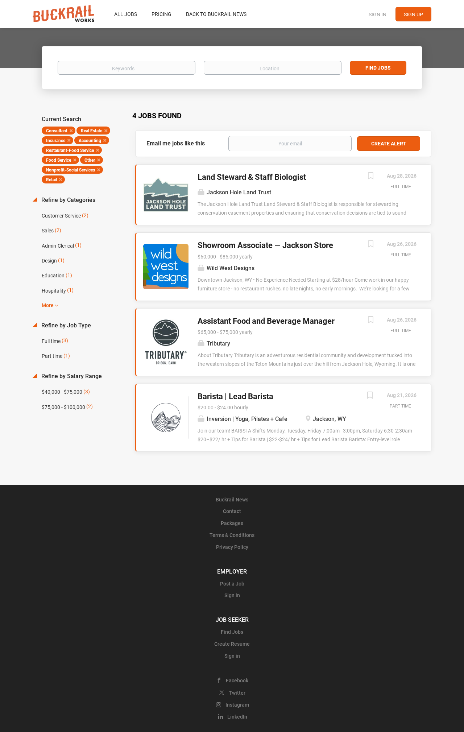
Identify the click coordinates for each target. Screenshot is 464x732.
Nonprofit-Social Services (70, 170)
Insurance (55, 140)
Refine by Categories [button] (67, 200)
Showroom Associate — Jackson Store (265, 245)
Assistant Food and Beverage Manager (266, 321)
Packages (232, 523)
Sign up (413, 14)
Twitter (237, 693)
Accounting (90, 140)
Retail (51, 179)
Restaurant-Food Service (70, 150)
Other (89, 160)
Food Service (58, 160)
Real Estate (91, 130)
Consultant (56, 130)
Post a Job (232, 584)
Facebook (237, 680)
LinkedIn (237, 717)
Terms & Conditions (232, 535)
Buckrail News (232, 500)
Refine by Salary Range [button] (71, 376)
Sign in (377, 14)
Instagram (237, 705)
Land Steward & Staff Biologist (252, 177)
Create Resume (232, 644)
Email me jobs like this (175, 143)
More (48, 305)
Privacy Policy (232, 547)
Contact (232, 511)
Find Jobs (378, 68)
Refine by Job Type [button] (65, 325)
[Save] (370, 176)
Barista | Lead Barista (235, 396)
